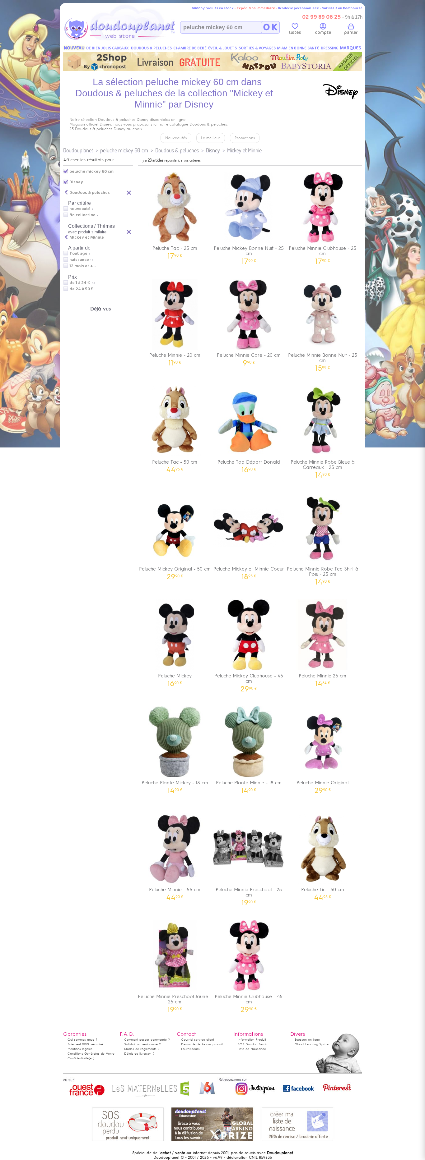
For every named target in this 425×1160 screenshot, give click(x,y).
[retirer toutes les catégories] (129, 192)
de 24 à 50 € (82, 289)
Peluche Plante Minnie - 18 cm (249, 784)
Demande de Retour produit (202, 1044)
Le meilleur (210, 138)
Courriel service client (197, 1039)
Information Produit (252, 1039)
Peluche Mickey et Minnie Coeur (248, 570)
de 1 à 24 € (82, 282)
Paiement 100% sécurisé (85, 1044)
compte (323, 32)
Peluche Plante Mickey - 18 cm (175, 784)
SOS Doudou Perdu (252, 1044)
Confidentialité (78, 1058)
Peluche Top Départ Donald (248, 464)
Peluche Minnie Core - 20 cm (249, 357)
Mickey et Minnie (244, 150)
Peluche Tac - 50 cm (174, 464)
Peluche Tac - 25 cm (174, 250)
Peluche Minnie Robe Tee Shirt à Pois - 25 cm (322, 573)
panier (351, 32)
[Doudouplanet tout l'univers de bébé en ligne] (132, 39)
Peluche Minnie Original (322, 784)
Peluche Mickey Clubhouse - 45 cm (248, 680)
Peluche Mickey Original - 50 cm (175, 570)
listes (295, 32)
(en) (91, 1058)
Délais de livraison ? (139, 1053)
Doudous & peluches (177, 150)
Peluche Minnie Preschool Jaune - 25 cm (175, 1001)
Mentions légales (80, 1049)
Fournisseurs (190, 1049)
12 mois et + (81, 266)
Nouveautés (176, 138)
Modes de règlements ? (142, 1049)
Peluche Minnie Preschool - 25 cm (249, 894)
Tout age (78, 253)
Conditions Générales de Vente (91, 1053)
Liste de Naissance (252, 1049)
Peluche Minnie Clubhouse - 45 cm (249, 1001)
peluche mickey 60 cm (124, 150)
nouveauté (80, 208)
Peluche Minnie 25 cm (322, 677)
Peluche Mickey (175, 677)
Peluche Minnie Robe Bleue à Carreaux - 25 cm (323, 467)
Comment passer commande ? (147, 1039)
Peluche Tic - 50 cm (322, 891)
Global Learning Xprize (312, 1044)
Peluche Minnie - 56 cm (174, 891)
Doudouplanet (78, 150)
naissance (79, 259)
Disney (213, 150)
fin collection (82, 215)
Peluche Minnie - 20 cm (174, 357)
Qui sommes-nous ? (82, 1039)
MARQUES (350, 48)
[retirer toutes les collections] (129, 231)
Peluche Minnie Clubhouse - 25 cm (322, 253)
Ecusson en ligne (307, 1039)
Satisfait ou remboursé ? (142, 1044)
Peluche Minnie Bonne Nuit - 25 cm (322, 360)
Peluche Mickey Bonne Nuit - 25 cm (249, 253)
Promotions (245, 138)
